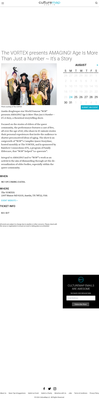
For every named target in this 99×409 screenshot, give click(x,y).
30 (65, 102)
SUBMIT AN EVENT (90, 107)
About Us (3, 393)
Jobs (70, 393)
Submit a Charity (46, 393)
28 (91, 97)
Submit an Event (33, 393)
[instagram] (54, 388)
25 (75, 97)
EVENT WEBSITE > (9, 200)
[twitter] (49, 388)
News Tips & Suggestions (17, 393)
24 (70, 97)
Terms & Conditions (80, 393)
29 (96, 97)
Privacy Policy (94, 393)
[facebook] (44, 388)
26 (80, 97)
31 (70, 102)
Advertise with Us (60, 393)
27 (86, 97)
